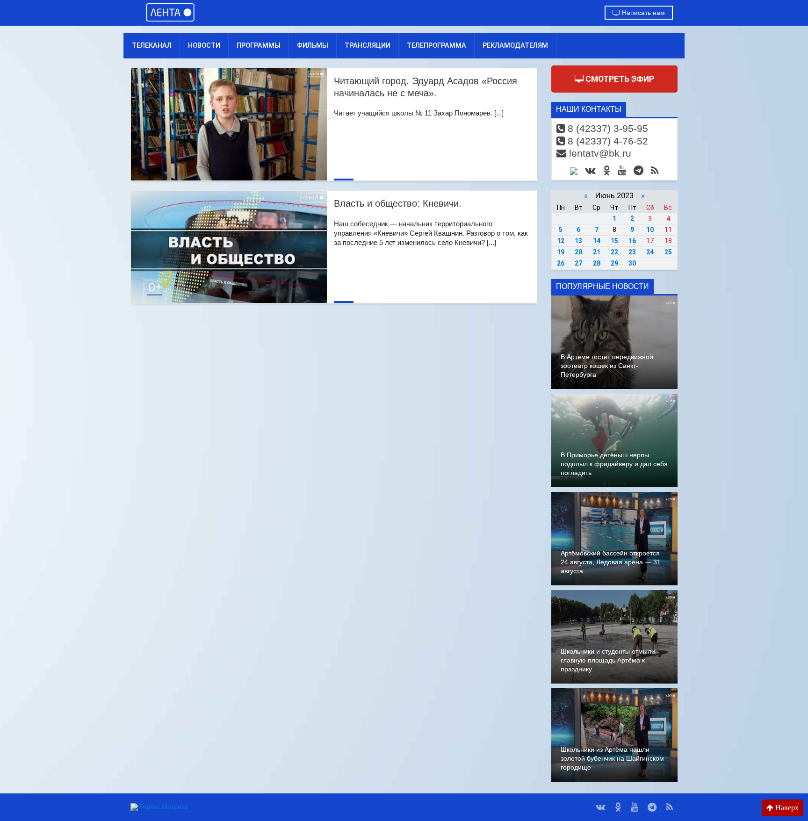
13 (578, 241)
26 (560, 263)
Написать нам (642, 12)
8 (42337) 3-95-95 (606, 128)
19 (560, 252)
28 (596, 263)
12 (560, 241)
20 (578, 252)
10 (650, 229)
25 (668, 252)
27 (578, 263)
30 (632, 263)
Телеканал (152, 45)
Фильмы (312, 45)
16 (632, 241)
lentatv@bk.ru (598, 153)
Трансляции (367, 45)
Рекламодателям (515, 45)
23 (632, 252)
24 (650, 252)
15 (614, 241)
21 (596, 252)
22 (614, 252)
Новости (204, 45)
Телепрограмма (436, 45)
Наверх (786, 808)
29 (614, 263)
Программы (259, 45)
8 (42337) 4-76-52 (606, 141)
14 (596, 241)
